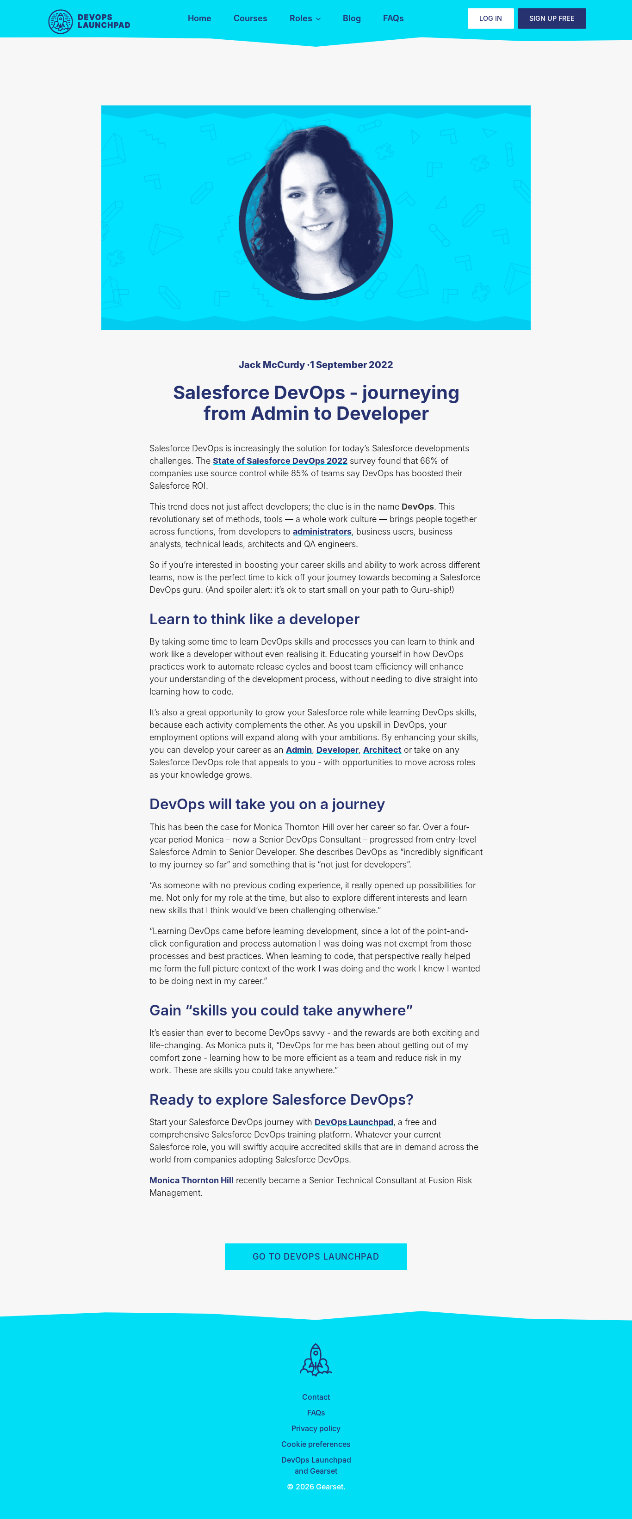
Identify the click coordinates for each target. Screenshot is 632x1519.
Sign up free (552, 18)
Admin (299, 750)
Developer (337, 750)
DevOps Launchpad (90, 22)
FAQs (316, 1412)
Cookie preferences (316, 1444)
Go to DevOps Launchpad (316, 1256)
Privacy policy (316, 1428)
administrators (322, 531)
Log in (490, 18)
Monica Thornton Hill (191, 1180)
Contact (316, 1397)
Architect (382, 750)
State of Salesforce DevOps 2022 (280, 461)
